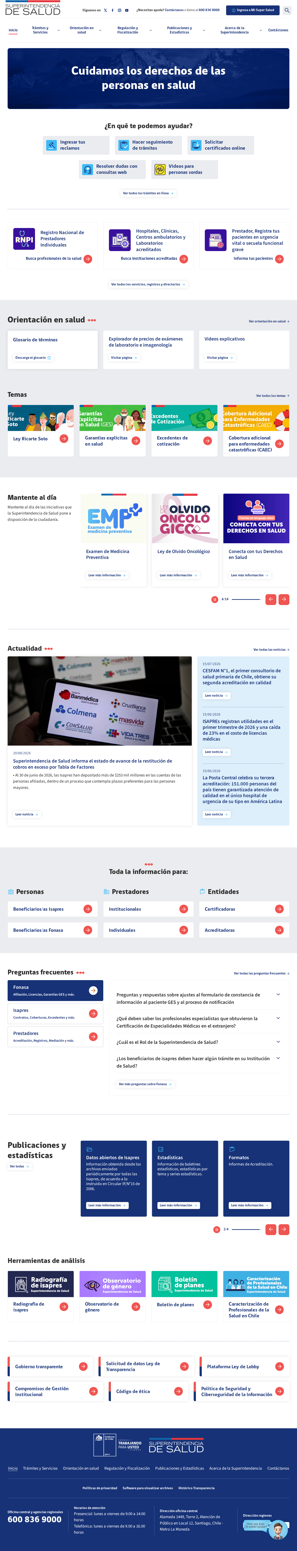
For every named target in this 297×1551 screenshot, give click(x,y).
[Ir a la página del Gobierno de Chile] (117, 1445)
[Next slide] (284, 599)
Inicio (13, 30)
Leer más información (104, 575)
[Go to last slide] (270, 1229)
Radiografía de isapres (28, 1307)
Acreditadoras (220, 930)
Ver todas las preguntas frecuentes (260, 973)
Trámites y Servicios (40, 1468)
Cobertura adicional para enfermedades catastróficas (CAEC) (250, 444)
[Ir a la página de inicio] (40, 7)
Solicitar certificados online (225, 145)
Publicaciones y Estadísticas (179, 1468)
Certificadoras (220, 909)
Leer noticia (24, 814)
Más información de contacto (34, 1528)
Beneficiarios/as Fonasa (38, 930)
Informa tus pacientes (253, 259)
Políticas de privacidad (100, 1488)
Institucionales (125, 909)
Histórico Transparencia (197, 1488)
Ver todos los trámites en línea (146, 193)
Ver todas (17, 1166)
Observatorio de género (102, 1307)
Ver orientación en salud (267, 321)
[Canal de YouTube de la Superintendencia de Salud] (126, 10)
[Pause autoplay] (214, 599)
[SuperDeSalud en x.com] (105, 10)
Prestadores (43, 1036)
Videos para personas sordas (185, 169)
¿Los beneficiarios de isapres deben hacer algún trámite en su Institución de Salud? (193, 1062)
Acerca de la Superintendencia (235, 1468)
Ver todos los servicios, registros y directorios (145, 284)
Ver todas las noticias (270, 650)
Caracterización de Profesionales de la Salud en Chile (249, 1310)
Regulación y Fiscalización (127, 1468)
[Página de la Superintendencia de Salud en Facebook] (112, 10)
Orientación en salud (81, 1468)
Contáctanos (278, 30)
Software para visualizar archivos (148, 1488)
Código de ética (133, 1391)
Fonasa (44, 990)
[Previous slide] (270, 599)
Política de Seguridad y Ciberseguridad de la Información (236, 1392)
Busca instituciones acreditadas (149, 259)
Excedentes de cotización (172, 441)
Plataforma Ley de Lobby (233, 1367)
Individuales (122, 930)
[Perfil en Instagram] (119, 10)
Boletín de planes (175, 1305)
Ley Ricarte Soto (30, 439)
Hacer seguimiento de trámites (152, 145)
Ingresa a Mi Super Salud (255, 10)
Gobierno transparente (39, 1367)
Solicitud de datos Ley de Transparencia (133, 1367)
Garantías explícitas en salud (106, 441)
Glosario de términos (35, 340)
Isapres (44, 1013)
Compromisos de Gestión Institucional (42, 1392)
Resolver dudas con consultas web (116, 169)
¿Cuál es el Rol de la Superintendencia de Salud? (167, 1042)
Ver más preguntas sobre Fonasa (143, 1084)
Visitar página (121, 358)
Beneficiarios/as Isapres (38, 909)
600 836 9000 (209, 10)
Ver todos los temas (271, 396)
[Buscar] (287, 10)
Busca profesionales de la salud (53, 259)
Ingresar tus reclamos (72, 145)
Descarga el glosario (30, 358)
